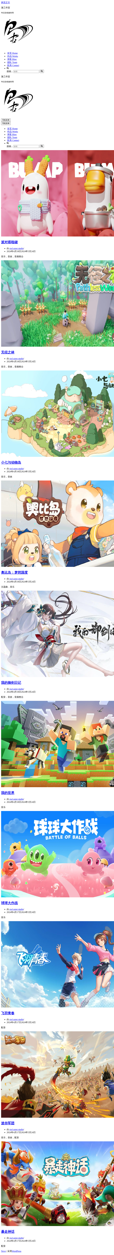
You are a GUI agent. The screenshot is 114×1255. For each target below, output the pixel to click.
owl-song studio (16, 248)
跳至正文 (5, 2)
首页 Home (12, 53)
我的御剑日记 (11, 682)
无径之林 (7, 352)
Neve (3, 1251)
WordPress (16, 1251)
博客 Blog (12, 59)
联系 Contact (13, 65)
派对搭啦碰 (9, 242)
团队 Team (12, 62)
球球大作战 (9, 903)
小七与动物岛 (11, 462)
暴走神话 (7, 1231)
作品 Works (12, 56)
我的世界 (7, 793)
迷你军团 (7, 1123)
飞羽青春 (7, 1013)
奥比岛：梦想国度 (14, 572)
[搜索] (42, 71)
